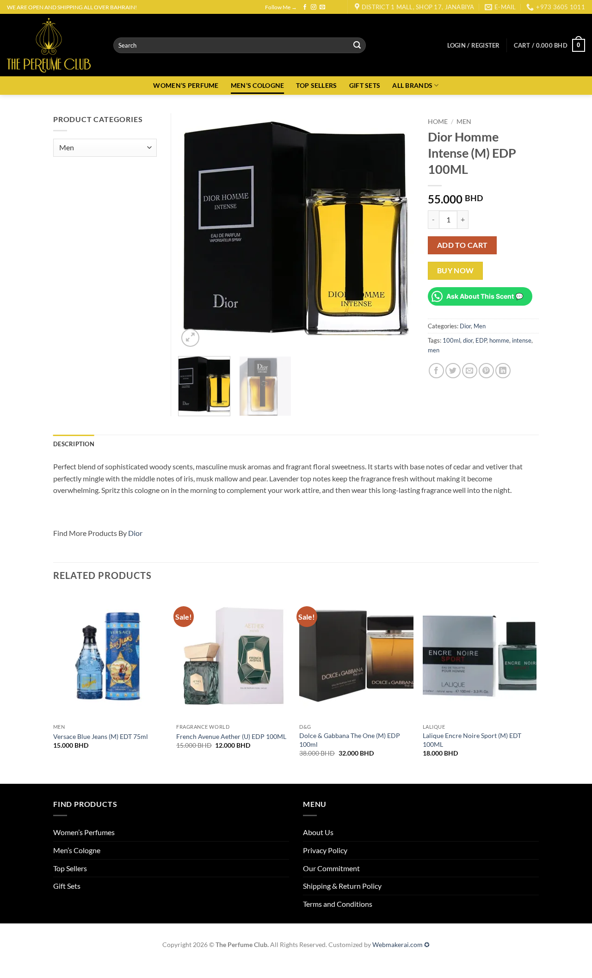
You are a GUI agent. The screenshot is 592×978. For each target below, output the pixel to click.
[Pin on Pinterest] (486, 370)
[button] (473, 45)
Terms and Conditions (337, 903)
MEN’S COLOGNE (257, 85)
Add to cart (462, 245)
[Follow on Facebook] (305, 7)
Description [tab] (73, 444)
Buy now (455, 270)
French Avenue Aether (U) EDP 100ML (231, 736)
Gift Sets (66, 885)
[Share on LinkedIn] (503, 370)
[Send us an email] (322, 7)
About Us (318, 832)
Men (463, 121)
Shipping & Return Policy (342, 885)
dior (468, 340)
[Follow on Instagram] (313, 7)
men (433, 350)
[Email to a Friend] (469, 370)
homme (499, 340)
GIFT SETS (365, 85)
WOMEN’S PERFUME (185, 85)
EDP (481, 340)
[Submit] (357, 45)
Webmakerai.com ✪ (401, 944)
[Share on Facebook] (436, 370)
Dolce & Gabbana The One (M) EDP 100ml (349, 740)
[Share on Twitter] (453, 370)
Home (438, 121)
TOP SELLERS (316, 85)
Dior (465, 326)
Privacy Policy (325, 850)
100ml (451, 340)
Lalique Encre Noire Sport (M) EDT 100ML (472, 740)
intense (521, 340)
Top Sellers (70, 868)
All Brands (412, 85)
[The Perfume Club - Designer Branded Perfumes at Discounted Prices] (53, 45)
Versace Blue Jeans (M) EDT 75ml (100, 736)
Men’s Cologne (76, 850)
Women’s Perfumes (84, 832)
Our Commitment (331, 868)
